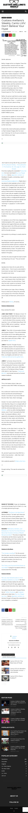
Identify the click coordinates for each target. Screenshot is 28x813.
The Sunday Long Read (8, 553)
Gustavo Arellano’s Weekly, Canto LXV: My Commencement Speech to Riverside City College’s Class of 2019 (20, 624)
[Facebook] (3, 35)
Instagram (20, 592)
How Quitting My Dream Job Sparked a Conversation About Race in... (18, 732)
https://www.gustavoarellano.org (14, 642)
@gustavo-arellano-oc (18, 175)
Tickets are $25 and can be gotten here (12, 357)
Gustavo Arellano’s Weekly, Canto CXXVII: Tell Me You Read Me (18, 748)
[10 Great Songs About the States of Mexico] (5, 741)
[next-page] (5, 684)
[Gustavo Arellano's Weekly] (14, 4)
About (11, 808)
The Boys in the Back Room (16, 512)
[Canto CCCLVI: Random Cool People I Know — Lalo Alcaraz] (5, 671)
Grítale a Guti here (20, 461)
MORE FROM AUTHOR (8, 657)
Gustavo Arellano (7, 31)
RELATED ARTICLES (8, 655)
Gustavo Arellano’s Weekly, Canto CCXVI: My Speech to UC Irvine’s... (18, 703)
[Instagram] (12, 647)
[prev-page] (3, 684)
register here (11, 340)
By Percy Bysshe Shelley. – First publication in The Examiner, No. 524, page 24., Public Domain (14, 167)
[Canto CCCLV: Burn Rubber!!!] (5, 678)
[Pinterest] (10, 35)
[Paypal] (15, 647)
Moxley (11, 301)
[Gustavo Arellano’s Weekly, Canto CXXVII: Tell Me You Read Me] (5, 748)
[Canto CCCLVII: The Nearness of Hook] (5, 663)
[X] (6, 35)
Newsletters (9, 17)
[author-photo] (14, 638)
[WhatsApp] (13, 35)
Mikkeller (4, 410)
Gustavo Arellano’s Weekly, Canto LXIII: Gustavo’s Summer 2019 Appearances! (7, 622)
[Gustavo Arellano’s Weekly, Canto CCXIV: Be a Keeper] (5, 720)
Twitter (7, 592)
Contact (16, 808)
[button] (2, 11)
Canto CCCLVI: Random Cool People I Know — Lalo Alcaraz (18, 670)
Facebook (12, 592)
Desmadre (8, 15)
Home (3, 15)
